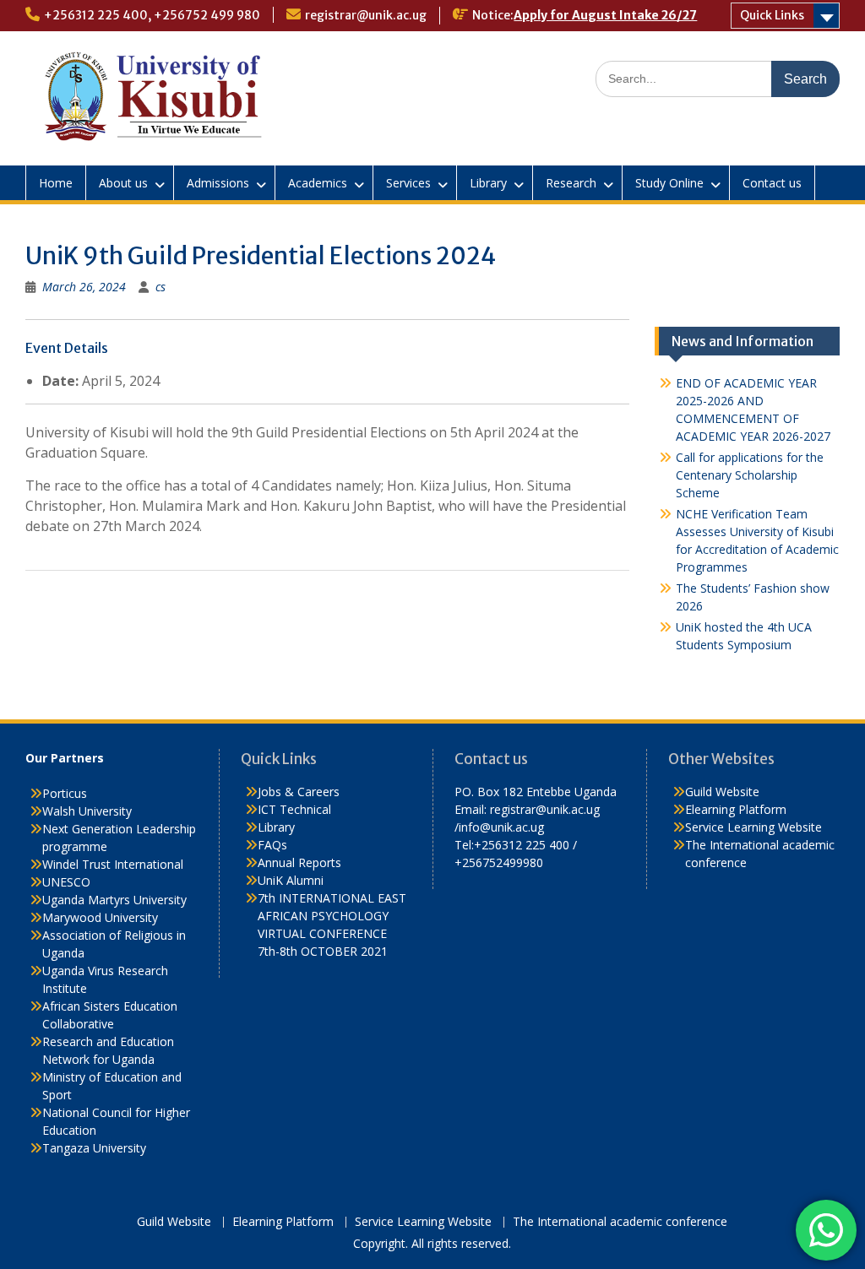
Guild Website (722, 792)
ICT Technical (294, 809)
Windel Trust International (112, 864)
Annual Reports (299, 862)
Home (56, 183)
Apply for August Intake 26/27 (605, 15)
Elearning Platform (735, 809)
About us (123, 183)
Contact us (772, 183)
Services (408, 183)
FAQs (272, 845)
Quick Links (772, 15)
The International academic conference (620, 1222)
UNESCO (66, 882)
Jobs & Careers (299, 792)
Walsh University (87, 811)
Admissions (218, 183)
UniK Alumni (291, 880)
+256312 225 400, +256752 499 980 (152, 15)
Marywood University (100, 917)
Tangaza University (94, 1148)
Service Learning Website (753, 827)
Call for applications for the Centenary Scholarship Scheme (750, 475)
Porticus (64, 793)
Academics (317, 183)
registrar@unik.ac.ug (366, 15)
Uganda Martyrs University (114, 900)
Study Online (669, 183)
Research (571, 183)
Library (488, 183)
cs (160, 287)
